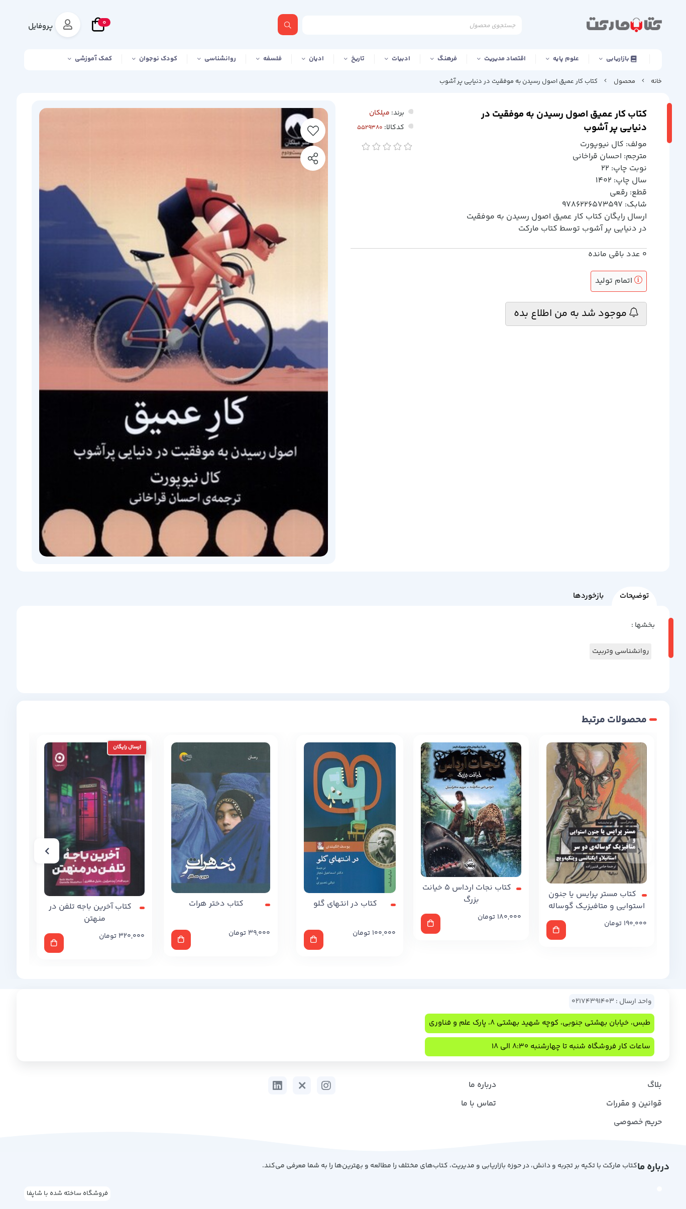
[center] (288, 24)
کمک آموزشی (93, 59)
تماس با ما (478, 1103)
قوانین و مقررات (634, 1103)
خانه (656, 81)
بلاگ (654, 1085)
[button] (639, 850)
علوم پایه (566, 59)
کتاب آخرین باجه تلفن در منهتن (90, 913)
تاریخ (358, 59)
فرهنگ (447, 59)
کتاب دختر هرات (216, 904)
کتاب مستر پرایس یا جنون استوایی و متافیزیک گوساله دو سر (596, 901)
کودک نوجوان (158, 59)
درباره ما (482, 1085)
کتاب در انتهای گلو (345, 904)
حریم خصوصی (638, 1122)
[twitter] (302, 1085)
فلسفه (272, 59)
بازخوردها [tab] (588, 596)
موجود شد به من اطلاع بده (571, 313)
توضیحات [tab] (634, 596)
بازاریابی (618, 59)
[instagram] (326, 1085)
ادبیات (401, 59)
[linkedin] (277, 1085)
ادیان (316, 59)
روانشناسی (220, 59)
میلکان (379, 113)
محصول (624, 81)
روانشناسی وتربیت (620, 651)
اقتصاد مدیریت (505, 59)
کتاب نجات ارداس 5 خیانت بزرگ (466, 894)
